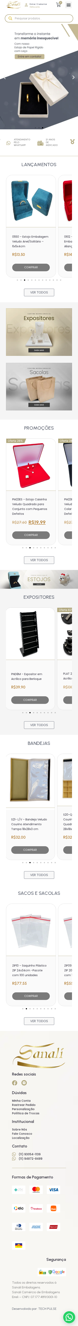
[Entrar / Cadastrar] (26, 4)
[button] (68, 5)
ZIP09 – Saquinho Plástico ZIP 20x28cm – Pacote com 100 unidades (30, 970)
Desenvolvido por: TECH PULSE (34, 1309)
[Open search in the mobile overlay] (39, 18)
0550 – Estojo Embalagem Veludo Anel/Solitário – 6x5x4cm (30, 241)
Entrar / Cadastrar (38, 4)
